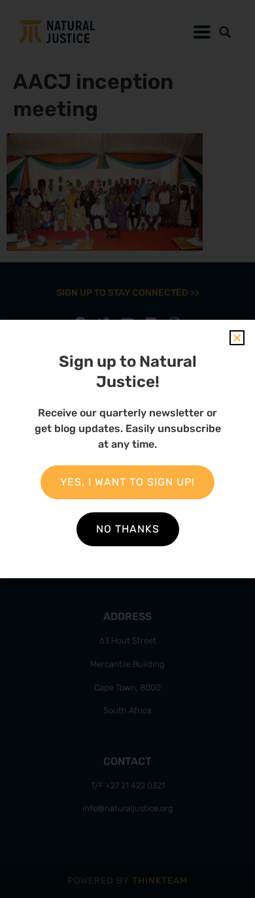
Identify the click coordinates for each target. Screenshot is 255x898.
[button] (237, 338)
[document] (127, 449)
